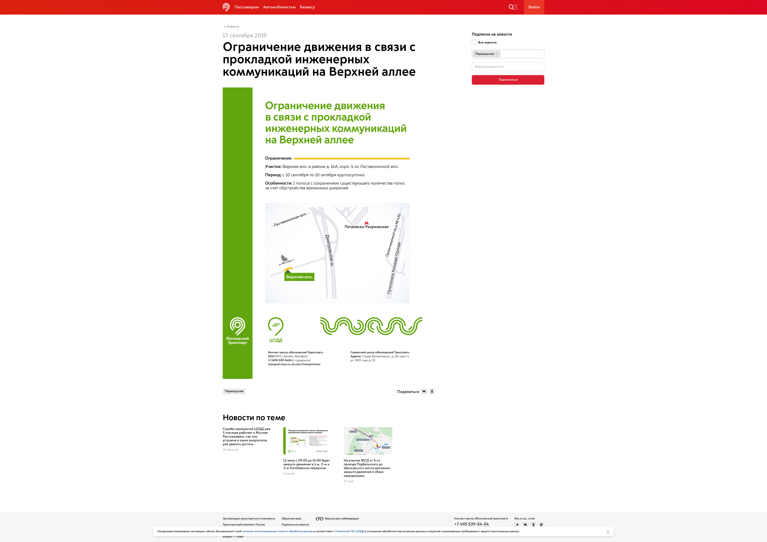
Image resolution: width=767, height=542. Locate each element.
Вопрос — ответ (233, 536)
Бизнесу (307, 7)
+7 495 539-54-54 (471, 524)
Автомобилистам (279, 7)
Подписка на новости (295, 524)
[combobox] (508, 54)
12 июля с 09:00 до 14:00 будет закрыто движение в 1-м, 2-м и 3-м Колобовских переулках (306, 464)
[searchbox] (504, 54)
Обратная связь (291, 518)
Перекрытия (234, 391)
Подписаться (508, 79)
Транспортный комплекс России (244, 524)
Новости (233, 26)
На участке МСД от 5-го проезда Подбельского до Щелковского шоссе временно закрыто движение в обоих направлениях (367, 468)
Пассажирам (247, 7)
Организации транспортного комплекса (249, 518)
